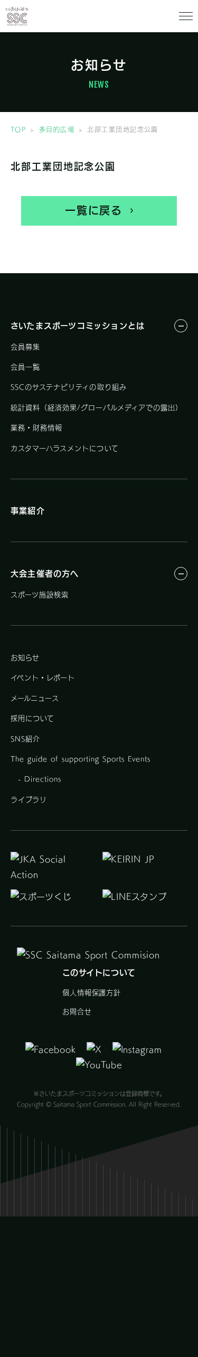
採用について (32, 718)
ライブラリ (29, 799)
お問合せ (77, 1011)
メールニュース (35, 698)
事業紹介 (28, 511)
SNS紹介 (25, 739)
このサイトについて (99, 973)
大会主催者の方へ (45, 574)
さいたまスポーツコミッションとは (78, 326)
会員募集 (25, 346)
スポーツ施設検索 (40, 594)
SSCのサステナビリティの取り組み (69, 387)
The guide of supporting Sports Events (80, 759)
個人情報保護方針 (91, 992)
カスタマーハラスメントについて (65, 448)
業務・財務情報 (36, 427)
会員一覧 (25, 367)
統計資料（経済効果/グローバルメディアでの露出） (97, 407)
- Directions (36, 779)
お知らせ (25, 657)
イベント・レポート (43, 677)
